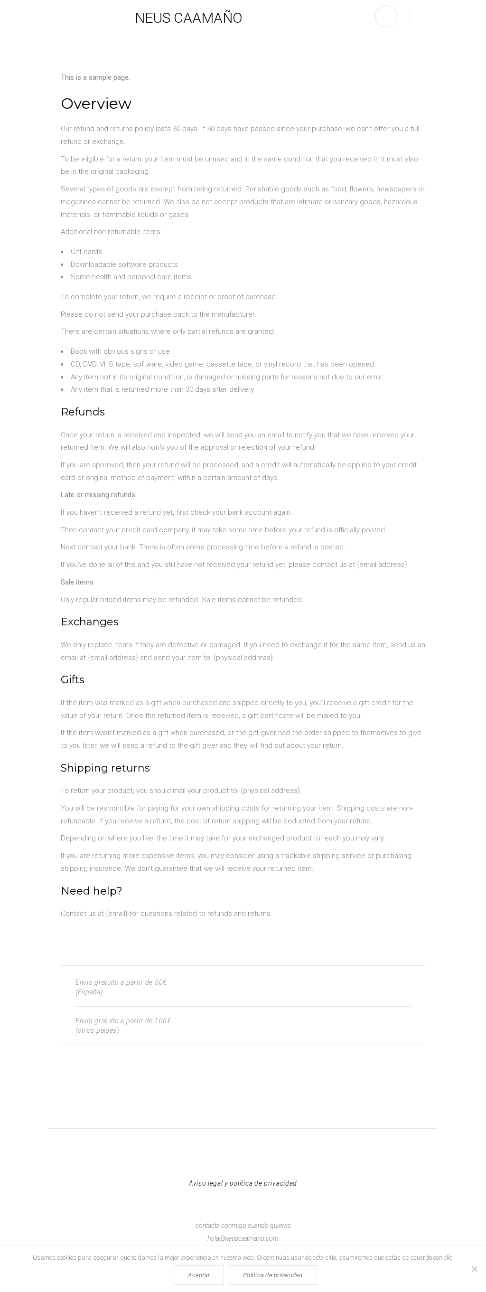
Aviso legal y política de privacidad (243, 1183)
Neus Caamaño (189, 17)
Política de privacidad (273, 1275)
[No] (474, 1268)
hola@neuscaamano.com (243, 1238)
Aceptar (199, 1275)
